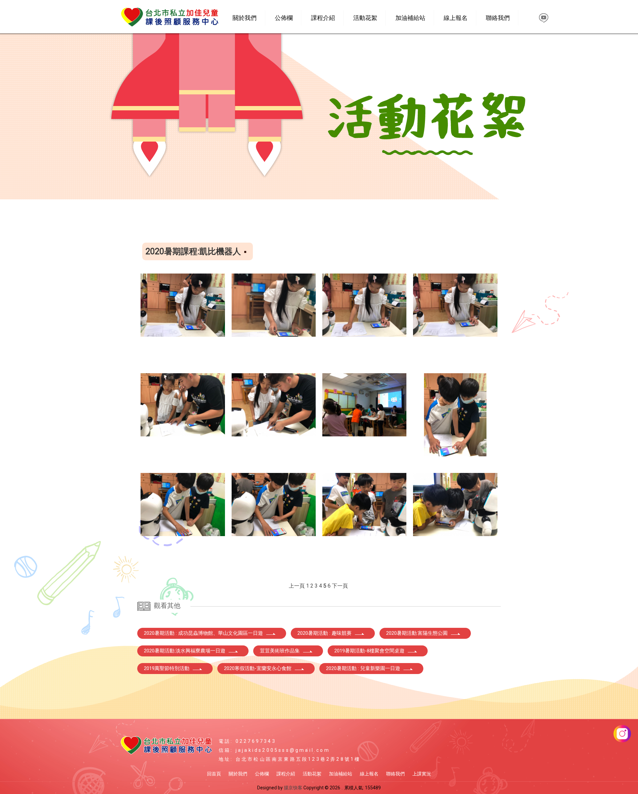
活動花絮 (365, 17)
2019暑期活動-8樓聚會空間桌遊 (369, 651)
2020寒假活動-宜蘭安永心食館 (257, 668)
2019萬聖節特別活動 (166, 668)
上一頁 (297, 586)
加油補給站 (410, 17)
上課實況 (421, 773)
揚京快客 (293, 787)
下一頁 (340, 586)
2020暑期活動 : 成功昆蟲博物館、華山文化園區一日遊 (203, 633)
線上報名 (456, 17)
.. (342, 787)
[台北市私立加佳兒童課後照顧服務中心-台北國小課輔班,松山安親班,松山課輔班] (169, 19)
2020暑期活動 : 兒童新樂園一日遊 (363, 668)
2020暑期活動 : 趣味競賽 (324, 633)
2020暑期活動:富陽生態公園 (417, 633)
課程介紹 (323, 17)
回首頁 (214, 773)
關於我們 (245, 17)
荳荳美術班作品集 (280, 651)
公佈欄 (284, 17)
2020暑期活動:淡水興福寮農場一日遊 (184, 651)
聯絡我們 (498, 17)
